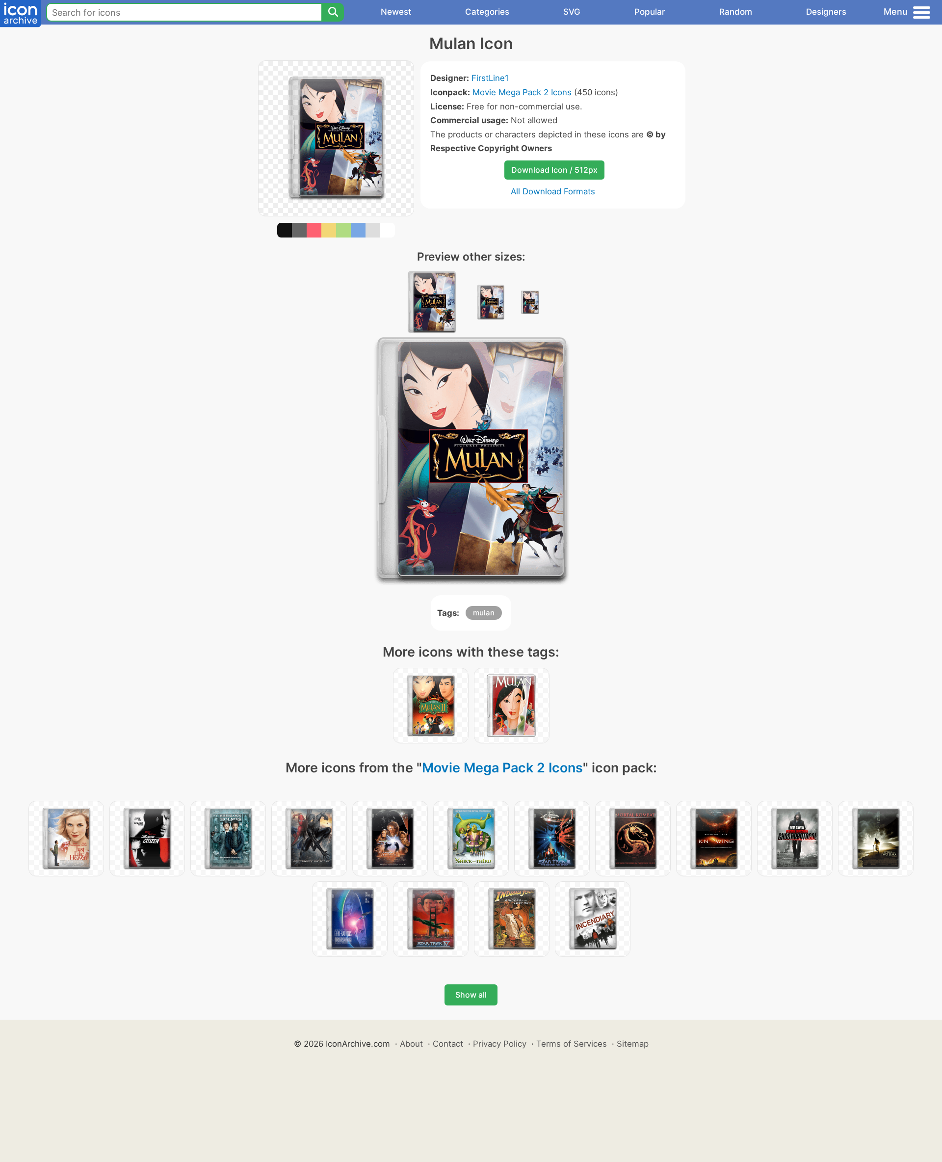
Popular (649, 12)
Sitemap (633, 1044)
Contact (448, 1044)
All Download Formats (553, 191)
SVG (571, 12)
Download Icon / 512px (554, 170)
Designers (826, 12)
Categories (487, 12)
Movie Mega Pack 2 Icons (522, 92)
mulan (484, 612)
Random (735, 12)
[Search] (332, 12)
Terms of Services (571, 1044)
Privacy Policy (499, 1044)
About (411, 1044)
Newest (396, 12)
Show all (471, 995)
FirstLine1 (490, 78)
